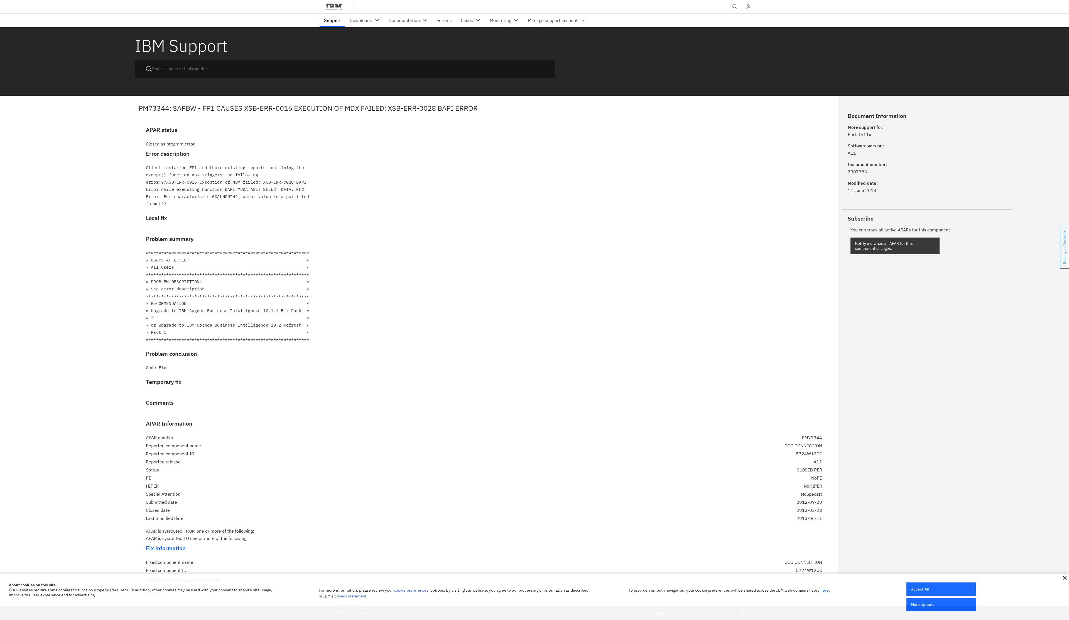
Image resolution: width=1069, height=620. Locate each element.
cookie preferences (411, 590)
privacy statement (350, 596)
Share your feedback (1065, 247)
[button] (1065, 578)
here (824, 590)
